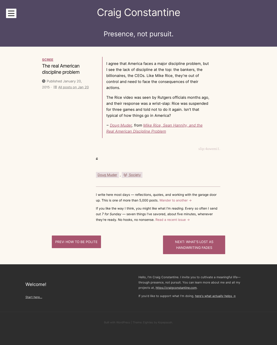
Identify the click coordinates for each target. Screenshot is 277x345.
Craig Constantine (138, 12)
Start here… (33, 297)
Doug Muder (121, 125)
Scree (47, 60)
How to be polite (82, 242)
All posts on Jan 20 (73, 87)
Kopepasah (165, 322)
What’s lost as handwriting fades (194, 245)
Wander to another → (175, 200)
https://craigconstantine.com (176, 288)
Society (134, 175)
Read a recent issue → (172, 220)
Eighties (148, 322)
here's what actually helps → (215, 296)
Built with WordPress (117, 322)
